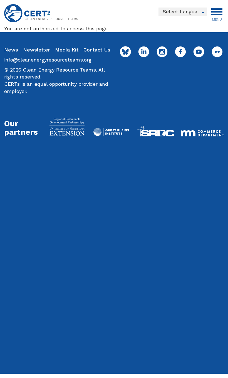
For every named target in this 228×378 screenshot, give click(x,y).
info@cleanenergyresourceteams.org (47, 60)
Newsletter (36, 50)
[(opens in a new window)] (67, 126)
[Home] (41, 13)
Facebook (180, 51)
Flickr (217, 51)
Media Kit (66, 50)
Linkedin (143, 51)
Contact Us (96, 50)
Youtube (198, 51)
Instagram (162, 51)
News (11, 50)
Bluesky (125, 51)
